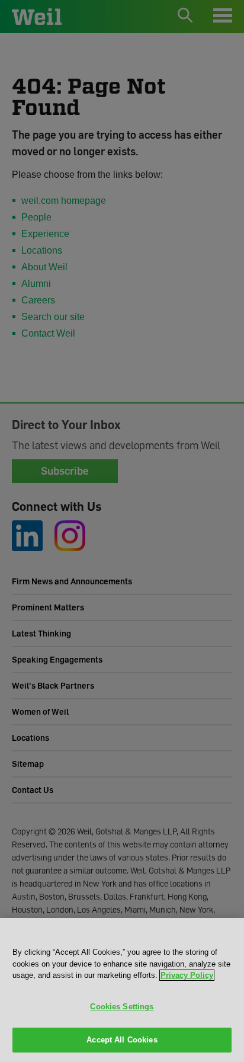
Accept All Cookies (121, 1039)
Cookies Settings (121, 1006)
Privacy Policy (186, 975)
